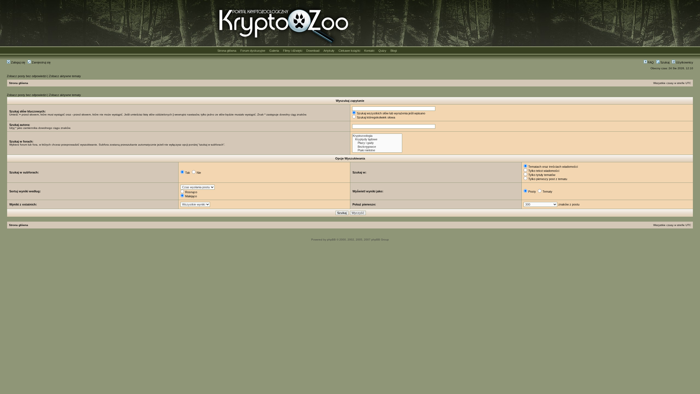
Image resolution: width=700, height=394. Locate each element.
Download (312, 50)
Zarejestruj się (41, 62)
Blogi (393, 50)
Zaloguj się (17, 62)
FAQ (650, 62)
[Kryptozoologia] (377, 136)
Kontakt (369, 50)
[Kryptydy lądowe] (377, 139)
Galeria (274, 50)
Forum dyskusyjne (252, 50)
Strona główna (226, 50)
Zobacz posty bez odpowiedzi (26, 76)
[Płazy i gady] (377, 143)
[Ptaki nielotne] (377, 150)
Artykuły (328, 50)
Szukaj (664, 62)
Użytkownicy (684, 62)
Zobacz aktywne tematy (65, 76)
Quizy (382, 50)
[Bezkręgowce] (377, 147)
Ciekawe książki (349, 50)
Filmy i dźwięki (292, 50)
